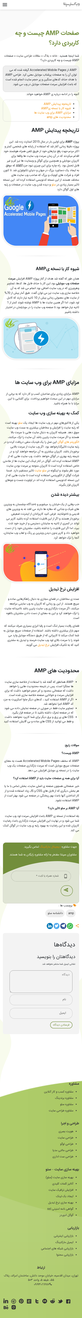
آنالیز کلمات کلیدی (62, 1183)
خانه (54, 56)
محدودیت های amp (59, 117)
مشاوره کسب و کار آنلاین (58, 1091)
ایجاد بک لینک (64, 1196)
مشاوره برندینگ (64, 1098)
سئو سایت (41, 470)
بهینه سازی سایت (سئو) (59, 1177)
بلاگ (46, 56)
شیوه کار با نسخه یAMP (56, 108)
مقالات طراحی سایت (28, 56)
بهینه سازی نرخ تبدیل (60, 1202)
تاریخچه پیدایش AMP (57, 104)
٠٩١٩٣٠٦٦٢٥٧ (42, 1284)
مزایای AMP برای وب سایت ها (52, 112)
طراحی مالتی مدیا (62, 1150)
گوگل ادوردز (66, 1215)
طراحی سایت (65, 1137)
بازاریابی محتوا (64, 1255)
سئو (53, 184)
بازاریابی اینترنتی (63, 1236)
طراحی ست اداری (62, 1156)
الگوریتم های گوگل (68, 442)
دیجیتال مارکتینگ (50, 847)
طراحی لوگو (66, 1144)
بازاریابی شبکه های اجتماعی (57, 1248)
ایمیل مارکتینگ (64, 1242)
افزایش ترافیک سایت (61, 1190)
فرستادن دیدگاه (61, 1025)
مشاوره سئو (66, 1104)
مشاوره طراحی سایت (61, 1110)
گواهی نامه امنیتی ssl (60, 1209)
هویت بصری (66, 1131)
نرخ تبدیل (44, 645)
